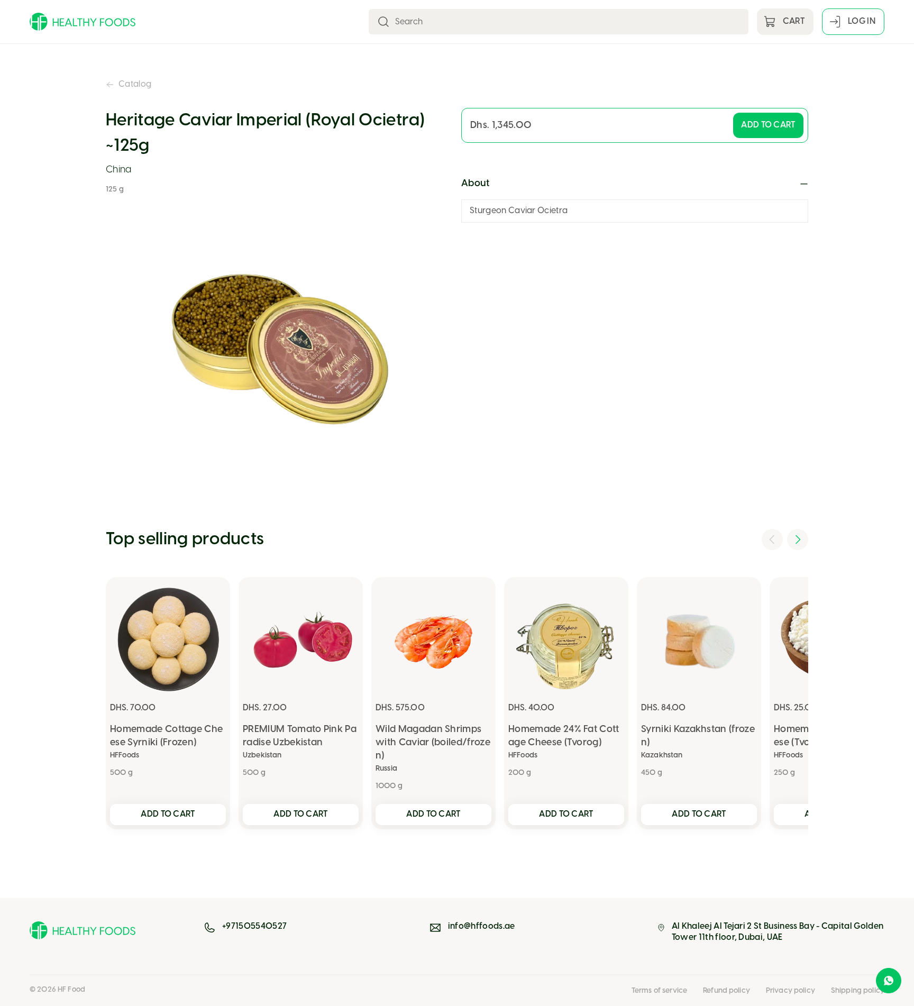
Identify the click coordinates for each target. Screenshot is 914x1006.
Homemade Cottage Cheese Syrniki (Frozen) (166, 736)
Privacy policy (790, 991)
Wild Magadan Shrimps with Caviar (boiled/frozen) (433, 743)
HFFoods (124, 756)
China (119, 170)
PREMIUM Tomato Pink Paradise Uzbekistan (300, 736)
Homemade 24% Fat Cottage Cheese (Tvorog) (563, 736)
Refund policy (726, 991)
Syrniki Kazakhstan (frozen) (698, 736)
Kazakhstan (661, 756)
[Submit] (383, 21)
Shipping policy (857, 991)
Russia (386, 769)
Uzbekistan (262, 756)
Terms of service (659, 991)
